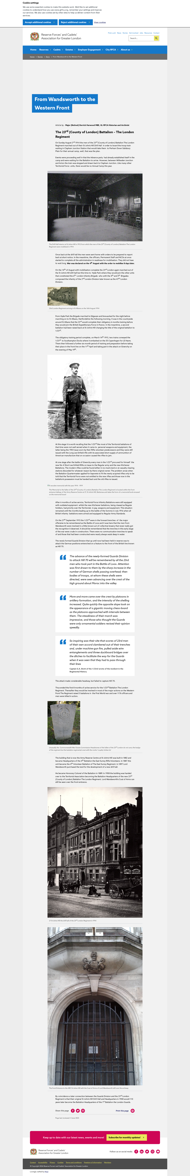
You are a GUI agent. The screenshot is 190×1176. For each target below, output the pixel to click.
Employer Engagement (89, 49)
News (119, 33)
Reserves (43, 49)
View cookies (100, 22)
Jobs (141, 33)
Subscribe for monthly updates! (124, 1137)
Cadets (57, 49)
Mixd (46, 1172)
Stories (125, 33)
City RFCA (111, 49)
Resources (148, 33)
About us (125, 49)
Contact (156, 33)
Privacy (52, 1162)
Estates (69, 49)
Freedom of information (93, 1162)
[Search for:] (141, 38)
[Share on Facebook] (73, 1111)
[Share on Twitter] (78, 1111)
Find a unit (112, 33)
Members (107, 1162)
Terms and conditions (74, 1162)
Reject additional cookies (73, 22)
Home (33, 49)
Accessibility (42, 1162)
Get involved (133, 33)
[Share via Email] (83, 1111)
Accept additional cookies (38, 22)
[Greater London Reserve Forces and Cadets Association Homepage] (55, 36)
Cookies (60, 1162)
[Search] (156, 38)
